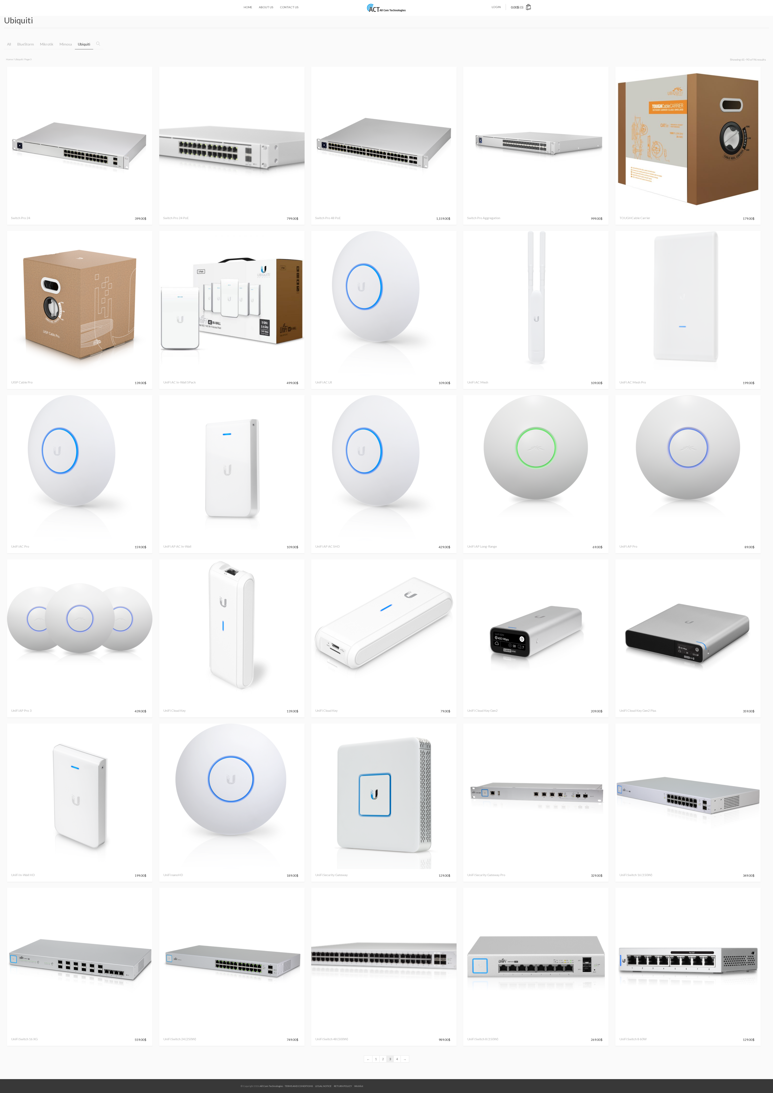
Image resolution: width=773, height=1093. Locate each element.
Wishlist (358, 1086)
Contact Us (289, 7)
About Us (266, 7)
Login (496, 7)
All (9, 44)
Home (248, 7)
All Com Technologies (271, 1086)
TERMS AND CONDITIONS (299, 1086)
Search (101, 44)
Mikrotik (46, 44)
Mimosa (65, 44)
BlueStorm (25, 44)
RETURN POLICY (343, 1086)
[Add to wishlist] (15, 210)
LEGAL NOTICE (323, 1086)
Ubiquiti (84, 44)
